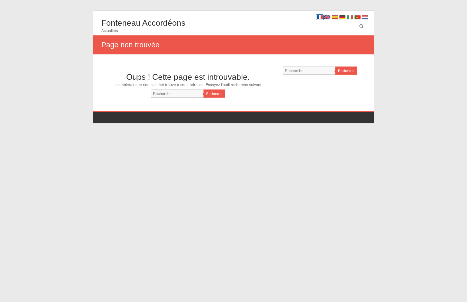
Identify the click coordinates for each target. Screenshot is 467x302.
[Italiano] (350, 17)
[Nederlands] (365, 17)
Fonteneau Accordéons (143, 22)
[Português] (357, 17)
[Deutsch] (342, 17)
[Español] (335, 17)
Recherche (214, 94)
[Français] (319, 17)
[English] (327, 17)
